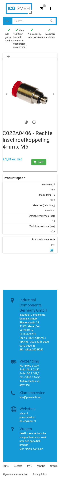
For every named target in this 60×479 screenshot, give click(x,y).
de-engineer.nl (28, 421)
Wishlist (41, 466)
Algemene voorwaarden (15, 474)
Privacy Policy (40, 474)
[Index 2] (34, 122)
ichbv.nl (24, 413)
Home (6, 466)
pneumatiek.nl (27, 417)
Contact (18, 466)
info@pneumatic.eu (30, 397)
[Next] (53, 94)
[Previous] (6, 94)
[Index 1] (26, 122)
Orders (53, 466)
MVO (29, 466)
